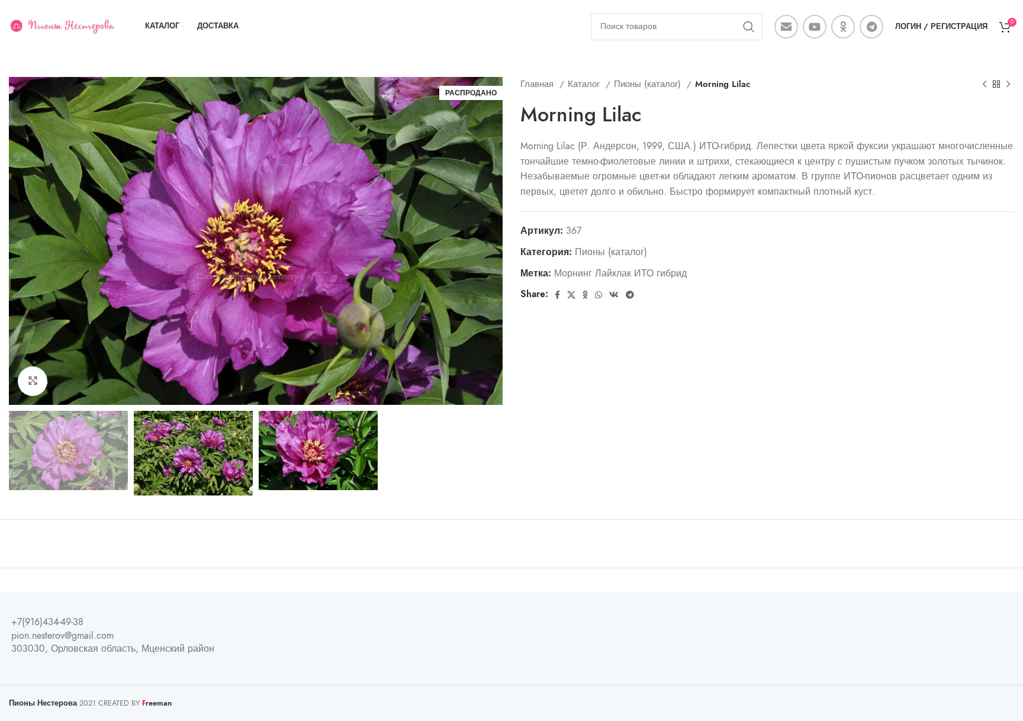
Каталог (585, 84)
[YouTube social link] (814, 26)
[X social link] (571, 294)
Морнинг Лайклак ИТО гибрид (620, 273)
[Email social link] (786, 26)
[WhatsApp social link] (598, 294)
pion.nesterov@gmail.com (62, 635)
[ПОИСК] (749, 26)
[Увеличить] (32, 381)
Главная (538, 84)
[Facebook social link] (557, 294)
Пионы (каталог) (649, 84)
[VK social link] (614, 294)
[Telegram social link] (871, 26)
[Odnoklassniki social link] (843, 26)
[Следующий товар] (1008, 84)
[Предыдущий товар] (984, 84)
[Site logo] (62, 26)
